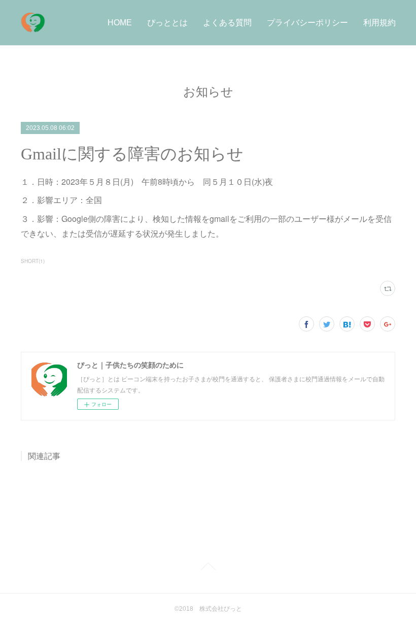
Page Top (208, 568)
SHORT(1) (33, 261)
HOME (120, 22)
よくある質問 (227, 22)
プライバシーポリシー (307, 22)
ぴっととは (167, 22)
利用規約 (379, 22)
